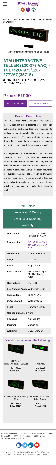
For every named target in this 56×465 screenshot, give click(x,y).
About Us (11, 454)
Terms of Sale (35, 454)
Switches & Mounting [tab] (27, 218)
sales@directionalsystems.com (12, 438)
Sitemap (45, 454)
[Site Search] (28, 9)
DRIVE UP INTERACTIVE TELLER (16, 362)
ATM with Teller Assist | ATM (16, 397)
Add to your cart (15, 103)
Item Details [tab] (27, 206)
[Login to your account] (23, 9)
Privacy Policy (22, 454)
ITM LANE (40, 364)
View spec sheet (40, 103)
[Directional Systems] (28, 4)
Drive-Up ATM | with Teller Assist (40, 397)
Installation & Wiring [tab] (27, 212)
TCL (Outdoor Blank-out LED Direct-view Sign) (38, 245)
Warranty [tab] (27, 225)
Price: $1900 (17, 95)
